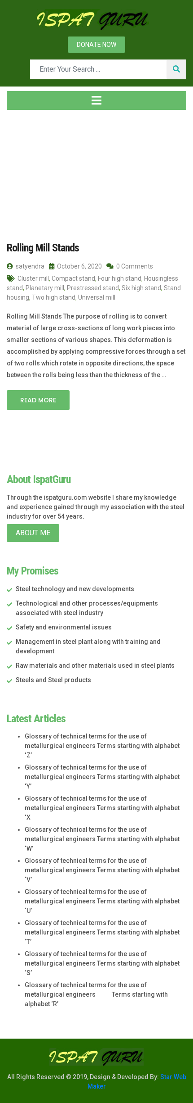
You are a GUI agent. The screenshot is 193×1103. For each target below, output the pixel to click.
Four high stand (119, 278)
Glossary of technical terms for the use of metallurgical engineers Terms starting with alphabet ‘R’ (96, 994)
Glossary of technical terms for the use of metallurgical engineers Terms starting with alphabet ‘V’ (102, 870)
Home (24, 170)
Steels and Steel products (53, 680)
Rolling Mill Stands (43, 248)
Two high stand (53, 297)
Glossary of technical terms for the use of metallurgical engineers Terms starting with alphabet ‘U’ (102, 901)
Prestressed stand (93, 288)
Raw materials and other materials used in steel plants (95, 665)
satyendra (29, 266)
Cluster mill (33, 278)
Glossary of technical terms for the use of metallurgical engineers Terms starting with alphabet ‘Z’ (102, 746)
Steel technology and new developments (75, 589)
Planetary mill (45, 288)
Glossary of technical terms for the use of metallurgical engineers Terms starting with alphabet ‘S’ (102, 963)
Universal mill (96, 297)
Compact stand (73, 278)
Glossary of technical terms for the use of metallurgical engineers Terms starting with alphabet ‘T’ (102, 932)
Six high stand (141, 288)
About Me (33, 533)
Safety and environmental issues (64, 627)
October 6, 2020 (79, 266)
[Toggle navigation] (96, 100)
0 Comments (134, 266)
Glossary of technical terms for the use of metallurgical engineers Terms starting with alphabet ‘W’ (102, 839)
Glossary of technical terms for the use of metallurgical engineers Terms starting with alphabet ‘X (102, 808)
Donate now (96, 44)
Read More (38, 400)
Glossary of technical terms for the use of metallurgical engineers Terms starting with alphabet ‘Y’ (102, 777)
